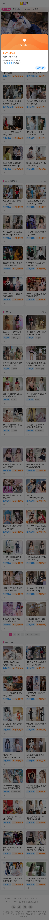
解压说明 (40, 68)
